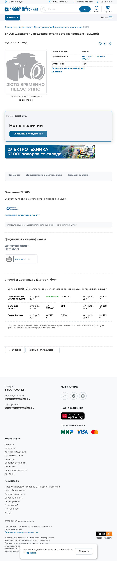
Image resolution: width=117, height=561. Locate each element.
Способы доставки (78, 175)
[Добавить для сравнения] (105, 43)
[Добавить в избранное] (100, 43)
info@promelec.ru (17, 398)
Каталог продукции (16, 452)
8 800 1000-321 (15, 389)
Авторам (9, 474)
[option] (26, 72)
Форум (8, 512)
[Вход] (96, 8)
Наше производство (16, 470)
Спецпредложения (15, 463)
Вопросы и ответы (15, 494)
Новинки (10, 459)
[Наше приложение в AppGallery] (73, 416)
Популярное (12, 509)
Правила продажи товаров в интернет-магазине (32, 487)
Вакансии (10, 466)
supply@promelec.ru (19, 407)
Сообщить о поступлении (28, 134)
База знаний (11, 505)
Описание (56, 72)
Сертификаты (12, 501)
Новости (9, 444)
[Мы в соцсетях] (64, 396)
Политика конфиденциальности (21, 532)
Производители (14, 455)
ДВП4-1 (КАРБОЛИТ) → (43, 350)
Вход (96, 11)
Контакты (10, 448)
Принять (84, 551)
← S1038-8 (15, 350)
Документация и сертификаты (68, 68)
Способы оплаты (14, 498)
